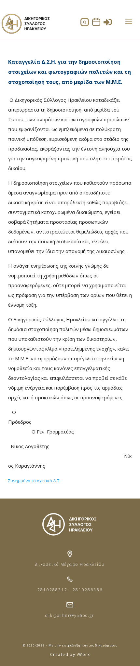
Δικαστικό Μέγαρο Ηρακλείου (70, 564)
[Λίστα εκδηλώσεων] (96, 24)
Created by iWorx (70, 654)
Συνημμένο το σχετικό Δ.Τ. (34, 481)
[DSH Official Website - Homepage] (25, 36)
